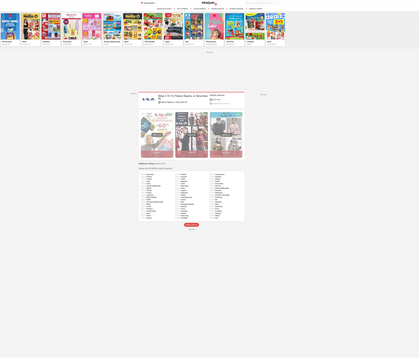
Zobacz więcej (191, 225)
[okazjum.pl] (209, 3)
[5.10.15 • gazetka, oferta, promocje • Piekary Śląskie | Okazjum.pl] (148, 99)
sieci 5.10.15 (152, 164)
